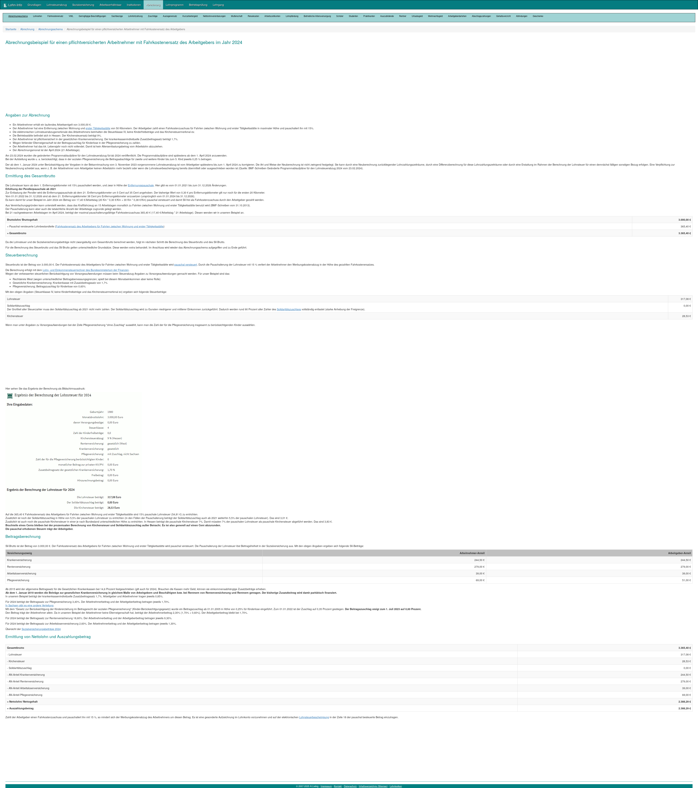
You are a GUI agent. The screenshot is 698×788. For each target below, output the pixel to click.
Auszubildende (387, 16)
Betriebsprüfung (198, 5)
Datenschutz (350, 786)
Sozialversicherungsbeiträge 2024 (41, 629)
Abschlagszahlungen (481, 16)
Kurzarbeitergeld (190, 16)
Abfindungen (521, 16)
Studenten (353, 16)
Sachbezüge (117, 16)
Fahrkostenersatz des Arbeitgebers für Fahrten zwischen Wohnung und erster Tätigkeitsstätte (110, 226)
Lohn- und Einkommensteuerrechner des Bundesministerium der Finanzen (86, 270)
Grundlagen (34, 5)
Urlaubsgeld (417, 16)
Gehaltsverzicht (503, 16)
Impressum (326, 786)
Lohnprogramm (175, 5)
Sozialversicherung (83, 5)
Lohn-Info (14, 4)
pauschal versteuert (185, 264)
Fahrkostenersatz (55, 16)
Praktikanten (369, 16)
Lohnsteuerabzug (57, 5)
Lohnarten (37, 16)
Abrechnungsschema (18, 16)
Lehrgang (218, 5)
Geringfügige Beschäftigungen (92, 16)
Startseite (10, 29)
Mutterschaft (236, 16)
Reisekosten (253, 16)
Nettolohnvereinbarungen (214, 16)
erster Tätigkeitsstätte (98, 128)
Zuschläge (152, 16)
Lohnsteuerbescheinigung (314, 717)
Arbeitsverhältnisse (110, 5)
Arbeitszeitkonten (272, 16)
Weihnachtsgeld (435, 16)
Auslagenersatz (170, 16)
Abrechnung (153, 5)
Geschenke (538, 16)
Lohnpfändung (292, 16)
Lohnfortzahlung (135, 16)
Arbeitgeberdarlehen (457, 16)
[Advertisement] (114, 76)
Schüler (339, 16)
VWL (71, 16)
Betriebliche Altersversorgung (317, 16)
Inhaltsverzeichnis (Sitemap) (373, 786)
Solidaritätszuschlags (289, 309)
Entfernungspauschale (141, 185)
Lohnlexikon (396, 786)
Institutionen (134, 5)
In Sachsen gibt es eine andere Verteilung (29, 605)
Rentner (402, 16)
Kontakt (338, 786)
